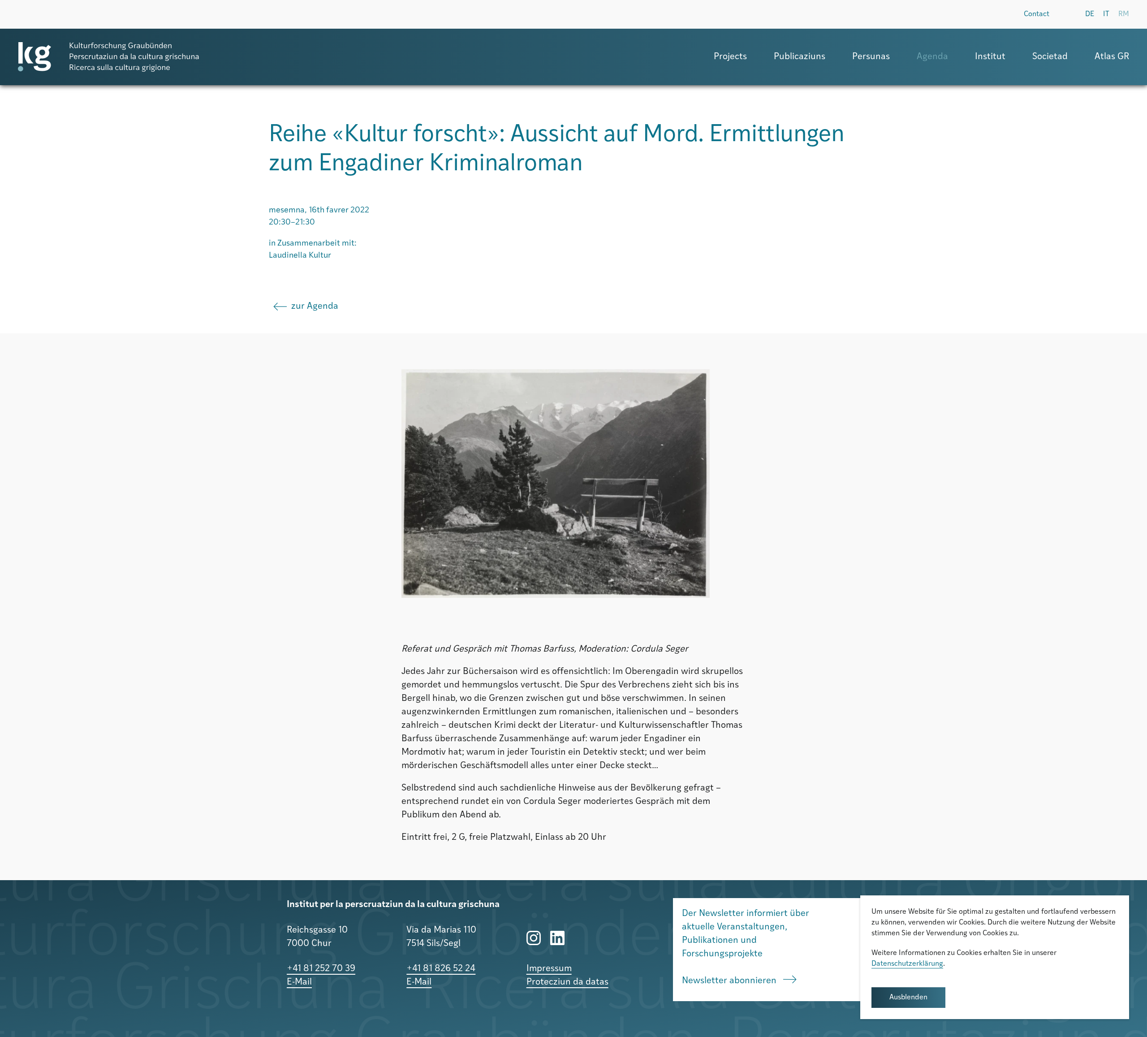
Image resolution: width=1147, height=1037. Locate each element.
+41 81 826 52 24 (440, 968)
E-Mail (299, 982)
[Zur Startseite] (108, 57)
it (1106, 14)
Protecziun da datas (567, 982)
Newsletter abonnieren (730, 981)
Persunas (871, 56)
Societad (1050, 56)
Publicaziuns (799, 56)
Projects (730, 56)
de (1089, 14)
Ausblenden (908, 997)
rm (1123, 14)
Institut (990, 56)
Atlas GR (1112, 56)
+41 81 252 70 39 (321, 968)
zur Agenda (314, 306)
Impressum (549, 968)
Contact (1036, 14)
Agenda (932, 56)
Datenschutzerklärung (907, 964)
